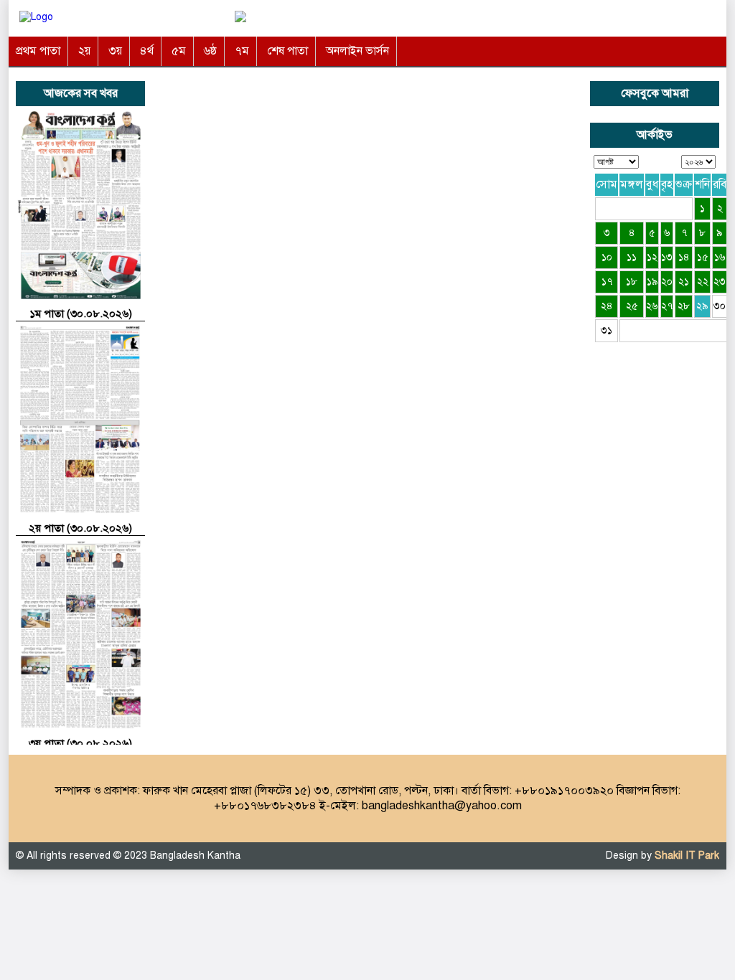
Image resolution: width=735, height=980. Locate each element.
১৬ (720, 257)
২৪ (607, 306)
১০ (606, 257)
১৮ (631, 281)
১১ (632, 257)
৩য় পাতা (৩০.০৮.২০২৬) (80, 743)
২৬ (652, 306)
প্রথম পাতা (38, 51)
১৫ (702, 257)
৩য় (115, 51)
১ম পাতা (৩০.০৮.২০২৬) (80, 313)
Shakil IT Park (687, 855)
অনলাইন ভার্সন (357, 51)
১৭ (606, 281)
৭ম (242, 51)
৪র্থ (147, 51)
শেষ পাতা (287, 51)
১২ (652, 257)
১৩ (667, 257)
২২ (702, 281)
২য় (84, 51)
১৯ (652, 281)
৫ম (179, 51)
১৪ (684, 257)
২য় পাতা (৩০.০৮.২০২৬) (80, 528)
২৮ (684, 306)
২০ (667, 281)
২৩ (719, 281)
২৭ (667, 306)
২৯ (702, 306)
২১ (683, 281)
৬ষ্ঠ (210, 51)
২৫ (632, 306)
